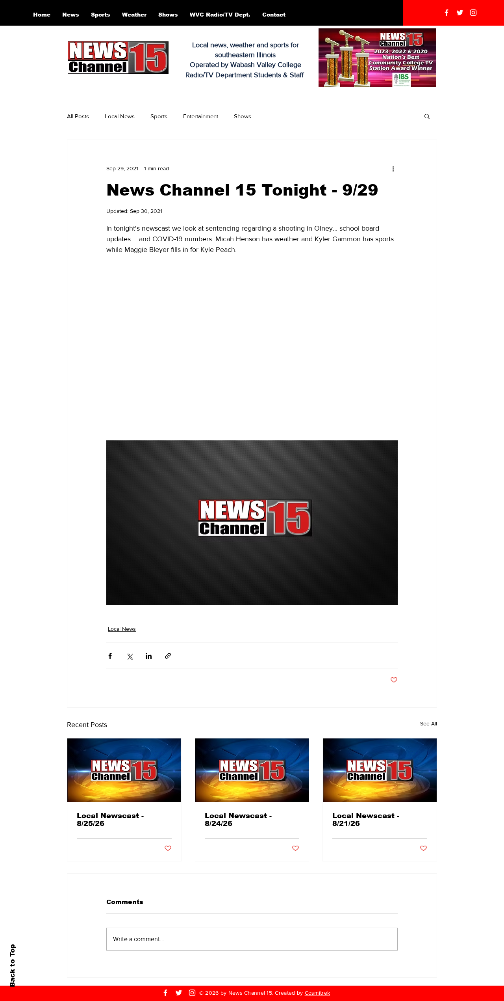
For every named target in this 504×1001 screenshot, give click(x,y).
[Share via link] (168, 656)
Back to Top (12, 965)
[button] (427, 116)
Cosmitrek (317, 993)
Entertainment (200, 116)
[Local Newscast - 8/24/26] (252, 770)
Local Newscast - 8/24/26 (238, 820)
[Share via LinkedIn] (148, 656)
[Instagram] (473, 12)
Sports (158, 116)
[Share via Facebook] (110, 656)
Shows (242, 116)
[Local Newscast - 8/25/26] (124, 770)
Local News (120, 116)
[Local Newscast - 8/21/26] (380, 770)
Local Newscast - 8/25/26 (110, 820)
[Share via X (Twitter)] (129, 656)
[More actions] (393, 168)
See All (428, 723)
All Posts (78, 116)
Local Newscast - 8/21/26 (365, 820)
